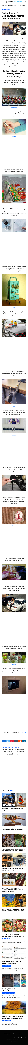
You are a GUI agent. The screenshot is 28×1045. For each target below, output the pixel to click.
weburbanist (14, 435)
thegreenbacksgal (14, 107)
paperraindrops (14, 136)
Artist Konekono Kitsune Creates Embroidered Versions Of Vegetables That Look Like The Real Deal (13, 890)
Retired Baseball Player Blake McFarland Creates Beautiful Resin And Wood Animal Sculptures (12, 829)
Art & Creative (9, 5)
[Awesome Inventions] (14, 1)
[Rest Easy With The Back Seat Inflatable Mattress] (14, 980)
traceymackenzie (14, 204)
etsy (14, 307)
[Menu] (3, 1)
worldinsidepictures (14, 525)
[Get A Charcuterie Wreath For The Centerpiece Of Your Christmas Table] (14, 925)
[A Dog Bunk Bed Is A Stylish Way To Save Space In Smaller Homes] (14, 860)
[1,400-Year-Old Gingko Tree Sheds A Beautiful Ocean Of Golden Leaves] (14, 1007)
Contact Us (15, 1041)
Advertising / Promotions (12, 1039)
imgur (14, 405)
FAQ (25, 1037)
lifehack (14, 234)
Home (3, 5)
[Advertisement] (14, 153)
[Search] (25, 1)
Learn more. (23, 732)
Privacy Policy (19, 1037)
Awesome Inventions (9, 1037)
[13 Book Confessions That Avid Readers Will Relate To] (14, 953)
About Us (22, 1039)
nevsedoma (14, 664)
